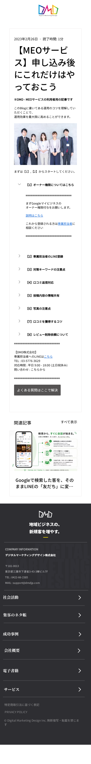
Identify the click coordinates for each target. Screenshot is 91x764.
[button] (45, 184)
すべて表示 (69, 421)
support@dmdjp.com (26, 583)
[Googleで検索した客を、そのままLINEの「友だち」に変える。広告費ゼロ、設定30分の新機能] (46, 451)
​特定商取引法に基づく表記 (21, 705)
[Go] (79, 598)
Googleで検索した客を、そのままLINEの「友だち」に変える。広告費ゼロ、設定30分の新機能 (45, 483)
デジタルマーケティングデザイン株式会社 (30, 555)
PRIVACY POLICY (16, 712)
